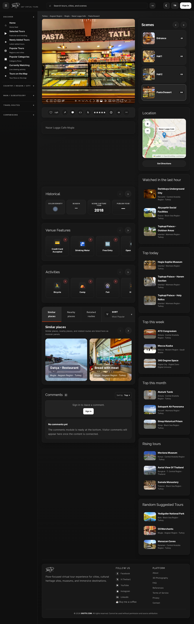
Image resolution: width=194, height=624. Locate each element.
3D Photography (160, 578)
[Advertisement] (88, 160)
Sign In (185, 5)
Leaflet (158, 156)
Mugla (66, 16)
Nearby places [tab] (71, 314)
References (158, 588)
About (155, 573)
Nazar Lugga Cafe (79, 16)
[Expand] (118, 112)
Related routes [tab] (91, 314)
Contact (156, 603)
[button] (164, 135)
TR (175, 5)
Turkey (45, 16)
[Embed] (80, 112)
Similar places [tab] (51, 314)
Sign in (88, 411)
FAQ (155, 583)
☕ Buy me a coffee (126, 601)
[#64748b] (55, 209)
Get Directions (164, 163)
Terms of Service (161, 593)
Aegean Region (56, 16)
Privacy (156, 598)
